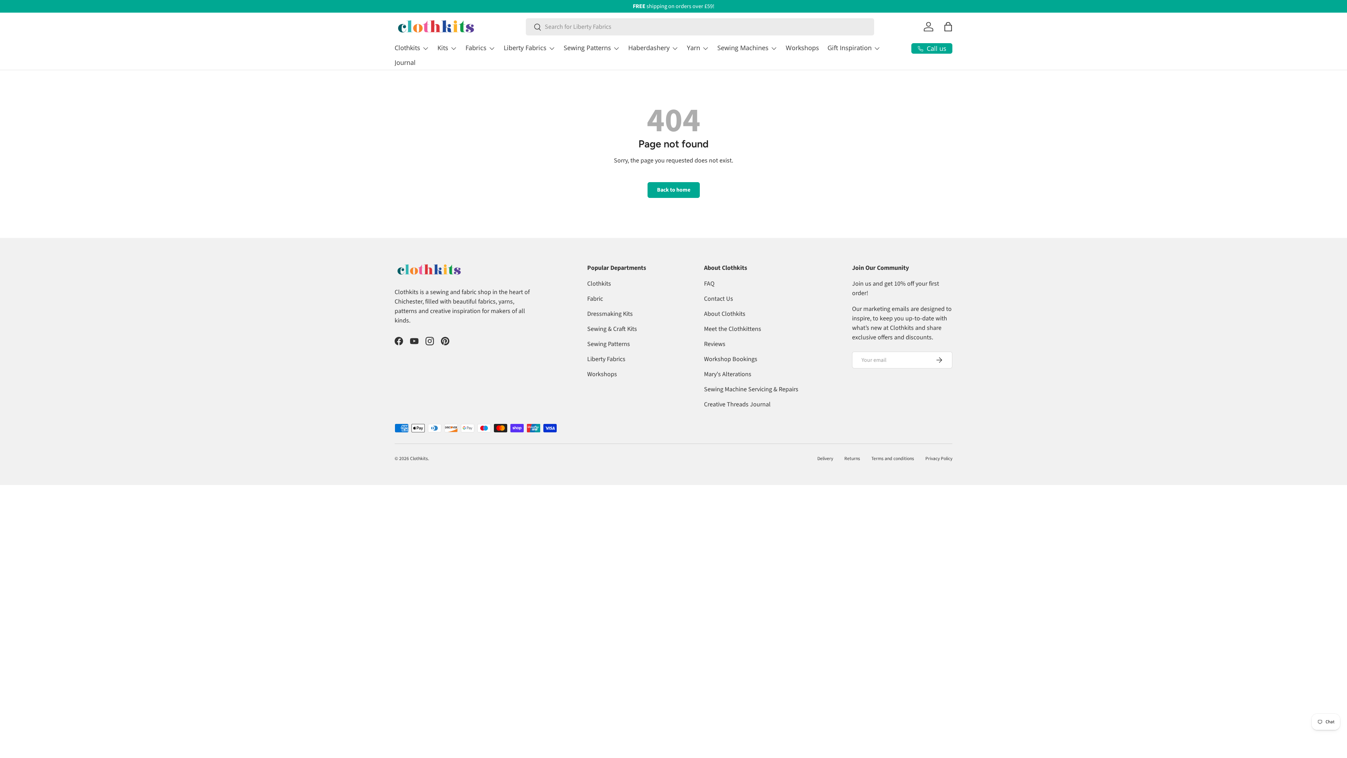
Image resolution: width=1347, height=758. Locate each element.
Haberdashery (649, 48)
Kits (442, 48)
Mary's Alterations (727, 374)
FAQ (709, 283)
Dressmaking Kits (610, 314)
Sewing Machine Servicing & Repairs (751, 389)
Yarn (693, 48)
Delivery (825, 458)
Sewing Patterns (587, 48)
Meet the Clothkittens (732, 329)
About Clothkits (724, 314)
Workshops (802, 48)
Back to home (673, 190)
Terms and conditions (892, 458)
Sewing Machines (743, 48)
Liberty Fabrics (525, 48)
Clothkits (407, 48)
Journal (405, 62)
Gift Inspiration (849, 48)
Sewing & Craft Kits (612, 329)
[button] (948, 26)
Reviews (714, 344)
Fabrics (476, 48)
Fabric (595, 298)
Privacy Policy (938, 458)
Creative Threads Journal (737, 404)
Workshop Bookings (730, 359)
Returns (852, 458)
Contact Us (718, 298)
